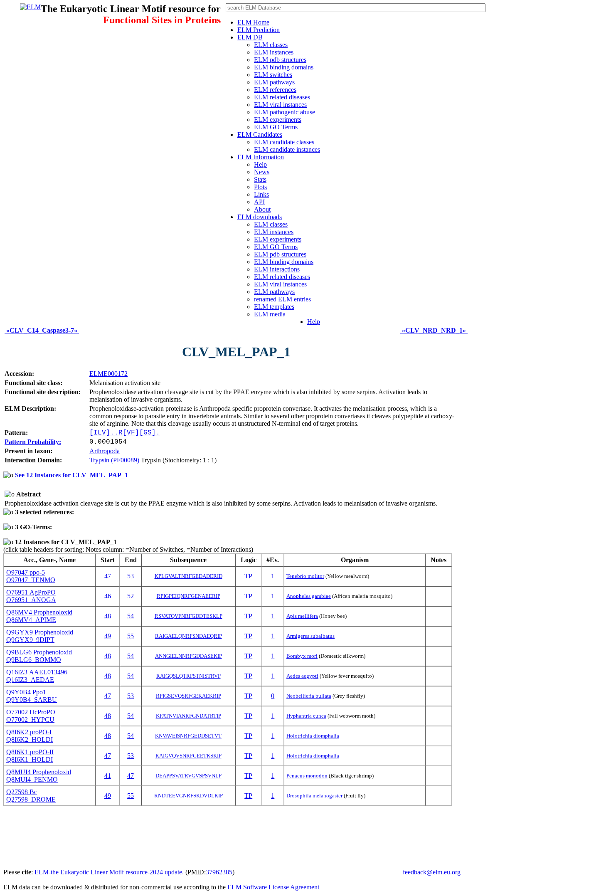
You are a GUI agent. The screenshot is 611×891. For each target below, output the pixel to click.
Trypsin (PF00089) (114, 460)
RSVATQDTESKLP (188, 616)
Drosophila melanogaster (314, 795)
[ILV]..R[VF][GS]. (124, 433)
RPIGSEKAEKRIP (188, 696)
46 (107, 596)
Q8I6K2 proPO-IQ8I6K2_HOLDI (29, 735)
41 (107, 775)
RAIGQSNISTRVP (188, 676)
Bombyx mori (302, 656)
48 (107, 616)
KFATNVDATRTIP (188, 716)
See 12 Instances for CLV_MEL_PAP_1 (71, 475)
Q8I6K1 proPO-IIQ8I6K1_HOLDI (30, 755)
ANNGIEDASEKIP (188, 656)
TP (248, 576)
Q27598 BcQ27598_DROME (31, 795)
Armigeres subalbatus (310, 636)
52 (130, 596)
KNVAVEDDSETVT (188, 736)
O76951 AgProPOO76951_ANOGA (31, 596)
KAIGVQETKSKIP (188, 756)
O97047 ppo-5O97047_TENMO (30, 576)
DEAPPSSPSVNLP (188, 776)
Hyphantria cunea (306, 716)
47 (107, 576)
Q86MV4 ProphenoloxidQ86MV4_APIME (39, 616)
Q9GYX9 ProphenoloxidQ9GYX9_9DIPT (39, 636)
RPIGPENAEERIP (188, 596)
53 (130, 576)
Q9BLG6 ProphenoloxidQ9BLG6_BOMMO (39, 656)
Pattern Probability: (33, 441)
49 (107, 635)
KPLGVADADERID (188, 576)
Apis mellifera (302, 616)
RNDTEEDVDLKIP (188, 795)
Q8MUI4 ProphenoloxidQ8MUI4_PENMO (38, 775)
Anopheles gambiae (308, 596)
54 (130, 616)
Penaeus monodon (307, 776)
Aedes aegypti (302, 676)
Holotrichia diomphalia (312, 736)
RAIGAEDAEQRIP (188, 636)
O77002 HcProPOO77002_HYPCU (30, 715)
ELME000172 (108, 373)
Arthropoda (104, 450)
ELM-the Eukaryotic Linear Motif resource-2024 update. (109, 872)
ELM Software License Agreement (273, 887)
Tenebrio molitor (305, 576)
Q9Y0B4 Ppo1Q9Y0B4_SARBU (31, 696)
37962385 (219, 872)
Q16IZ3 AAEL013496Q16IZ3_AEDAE (36, 676)
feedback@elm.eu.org (432, 872)
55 (130, 635)
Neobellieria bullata (308, 696)
